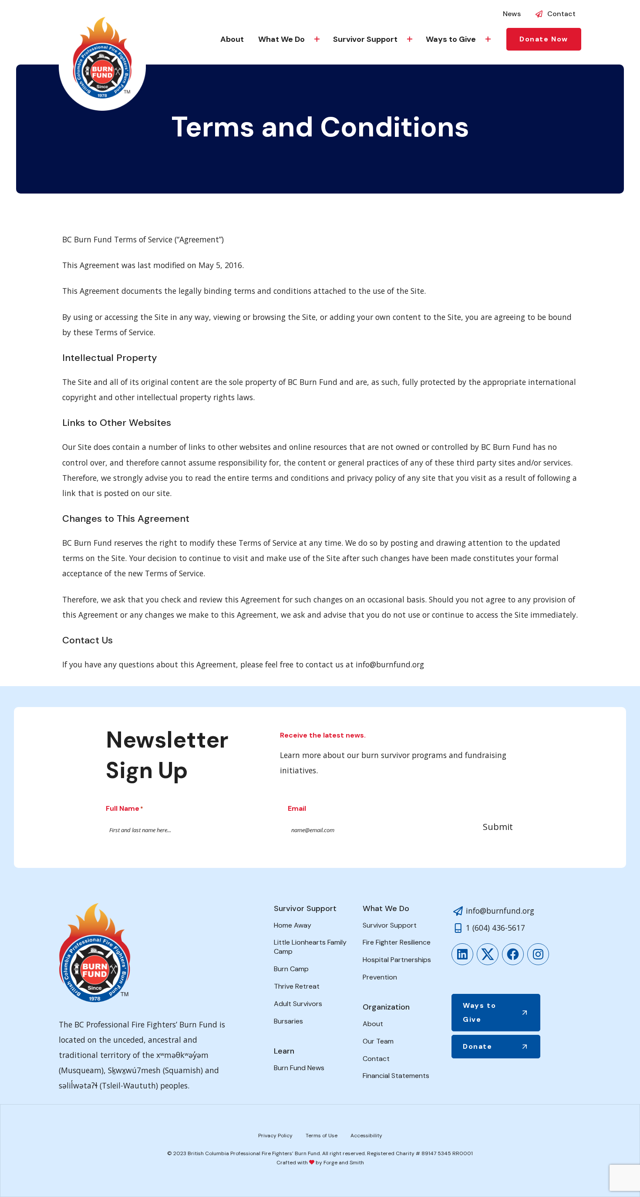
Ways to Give (451, 39)
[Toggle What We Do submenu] (317, 39)
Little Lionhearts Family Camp (310, 947)
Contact (561, 13)
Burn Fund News (299, 1067)
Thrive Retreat (297, 986)
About (232, 39)
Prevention (380, 977)
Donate (477, 1046)
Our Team (378, 1041)
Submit (498, 827)
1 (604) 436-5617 (495, 927)
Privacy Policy (275, 1135)
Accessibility (366, 1135)
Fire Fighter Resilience (397, 942)
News (512, 13)
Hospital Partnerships (397, 959)
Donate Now (543, 39)
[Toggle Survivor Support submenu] (410, 39)
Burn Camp (291, 968)
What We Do (281, 39)
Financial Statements (396, 1075)
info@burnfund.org (500, 910)
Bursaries (288, 1021)
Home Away (292, 925)
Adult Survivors (298, 1003)
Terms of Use (321, 1135)
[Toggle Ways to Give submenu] (488, 39)
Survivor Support (365, 39)
